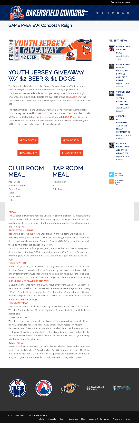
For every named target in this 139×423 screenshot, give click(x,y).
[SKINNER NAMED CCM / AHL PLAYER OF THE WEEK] (2, 211)
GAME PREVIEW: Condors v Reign (40, 25)
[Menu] (83, 12)
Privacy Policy (40, 415)
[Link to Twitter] (97, 12)
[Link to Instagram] (107, 12)
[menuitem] (75, 12)
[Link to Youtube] (117, 12)
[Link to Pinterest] (112, 12)
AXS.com (72, 96)
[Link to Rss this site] (122, 12)
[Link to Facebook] (102, 12)
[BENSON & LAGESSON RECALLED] (136, 211)
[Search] (75, 12)
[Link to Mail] (128, 12)
